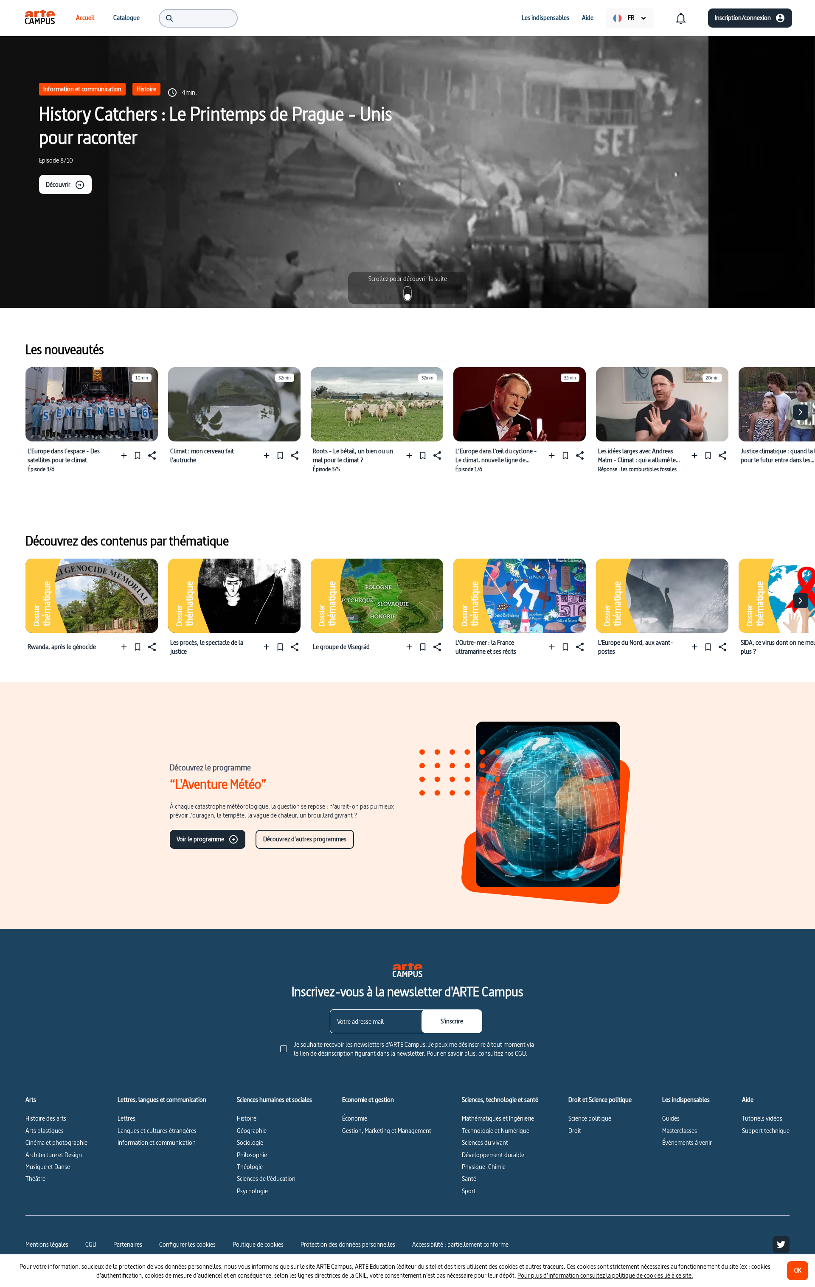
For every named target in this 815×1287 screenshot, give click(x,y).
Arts (30, 1100)
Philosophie (252, 1154)
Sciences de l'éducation (266, 1178)
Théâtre (35, 1178)
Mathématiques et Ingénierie (498, 1118)
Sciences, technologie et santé (500, 1100)
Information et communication (82, 88)
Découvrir (58, 184)
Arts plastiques (44, 1130)
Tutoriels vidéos (762, 1118)
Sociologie (250, 1142)
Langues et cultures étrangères (157, 1130)
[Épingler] (137, 455)
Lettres (126, 1118)
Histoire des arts (45, 1118)
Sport (469, 1190)
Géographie (252, 1130)
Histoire (146, 88)
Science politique (589, 1118)
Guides (671, 1118)
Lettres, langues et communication (162, 1100)
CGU (90, 1244)
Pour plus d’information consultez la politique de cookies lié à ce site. (605, 1275)
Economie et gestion (368, 1100)
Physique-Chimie (484, 1166)
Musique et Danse (47, 1166)
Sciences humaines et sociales (274, 1100)
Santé (469, 1178)
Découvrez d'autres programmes (304, 839)
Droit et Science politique (600, 1100)
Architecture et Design (53, 1154)
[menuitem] (40, 18)
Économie (354, 1118)
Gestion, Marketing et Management (386, 1130)
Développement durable (493, 1154)
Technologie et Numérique (495, 1130)
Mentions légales (46, 1244)
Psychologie (252, 1190)
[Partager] (151, 455)
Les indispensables (686, 1100)
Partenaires (127, 1244)
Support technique (766, 1130)
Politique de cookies (258, 1244)
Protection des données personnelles (348, 1244)
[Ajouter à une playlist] (126, 455)
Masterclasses (679, 1130)
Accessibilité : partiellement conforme (460, 1244)
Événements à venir (687, 1142)
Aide (747, 1100)
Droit (574, 1130)
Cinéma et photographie (56, 1142)
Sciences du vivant (485, 1142)
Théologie (250, 1166)
